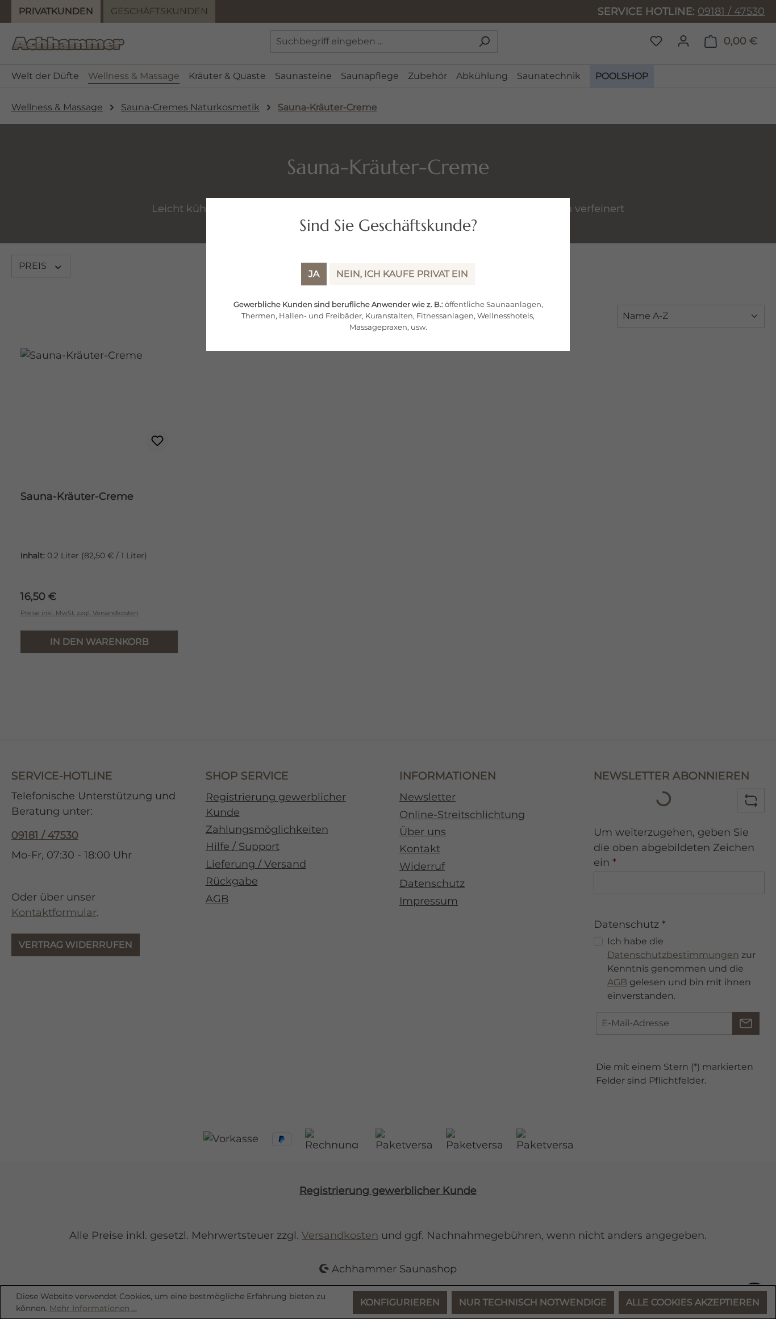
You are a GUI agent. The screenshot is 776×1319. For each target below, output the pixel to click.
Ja (313, 273)
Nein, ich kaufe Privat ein (402, 273)
